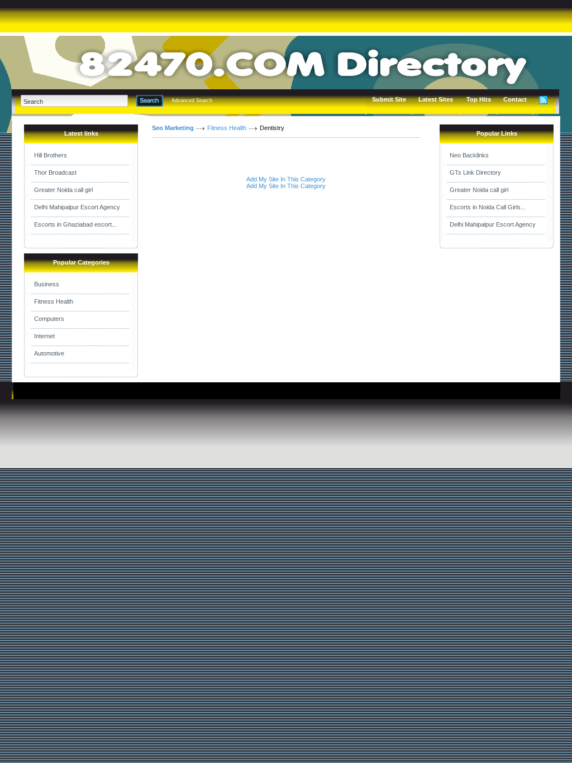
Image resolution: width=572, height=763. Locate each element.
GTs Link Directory (475, 172)
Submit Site (389, 99)
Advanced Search (191, 100)
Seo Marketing (173, 127)
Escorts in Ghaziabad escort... (75, 224)
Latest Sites (435, 99)
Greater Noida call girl (63, 189)
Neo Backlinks (469, 155)
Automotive (49, 353)
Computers (49, 318)
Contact (515, 99)
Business (46, 284)
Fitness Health (53, 301)
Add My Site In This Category (286, 179)
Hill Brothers (50, 155)
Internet (44, 336)
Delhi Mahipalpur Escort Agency (77, 207)
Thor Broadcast (55, 172)
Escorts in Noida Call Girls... (488, 207)
